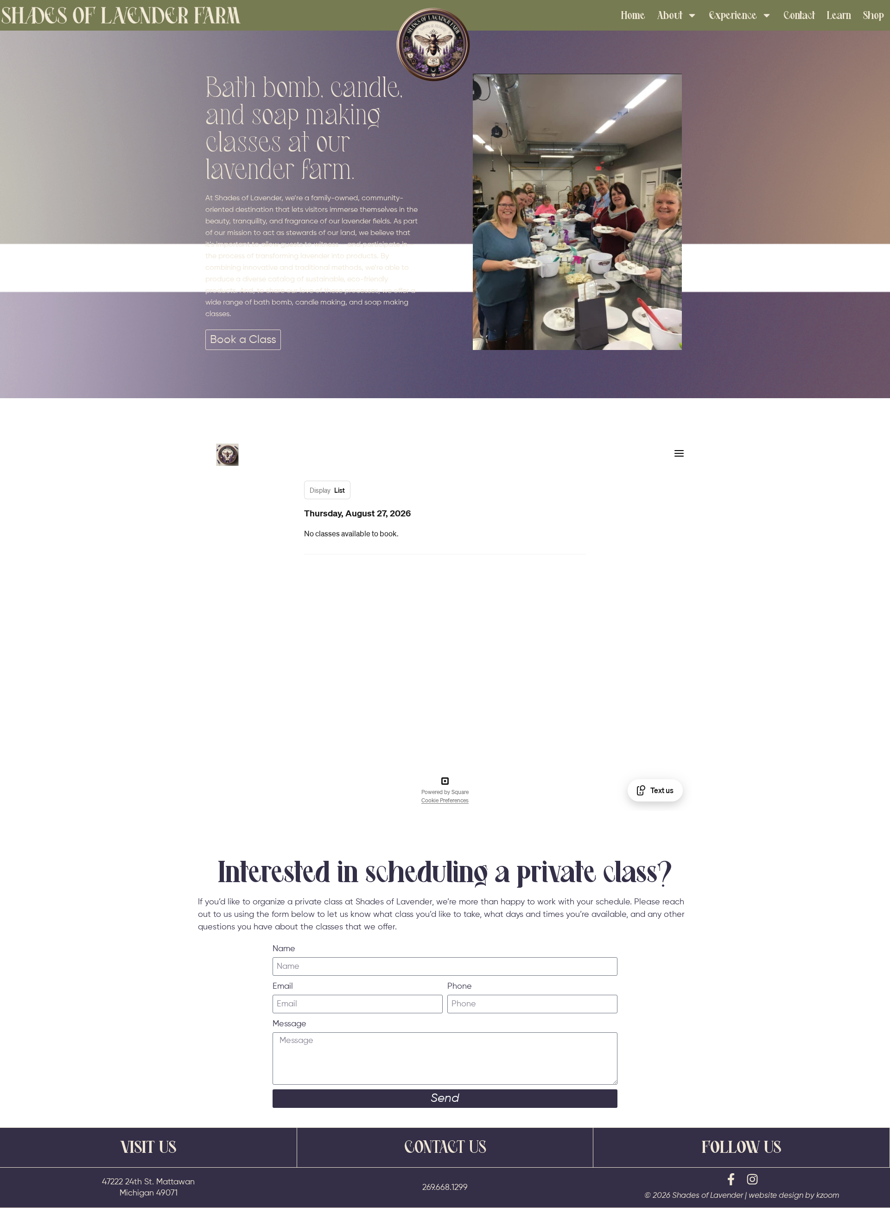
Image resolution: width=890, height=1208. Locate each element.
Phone (459, 986)
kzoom (827, 1196)
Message (289, 1024)
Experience (733, 15)
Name (284, 949)
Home (633, 15)
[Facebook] (731, 1179)
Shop (873, 15)
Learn (839, 15)
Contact (799, 15)
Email (283, 986)
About (669, 15)
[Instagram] (752, 1179)
